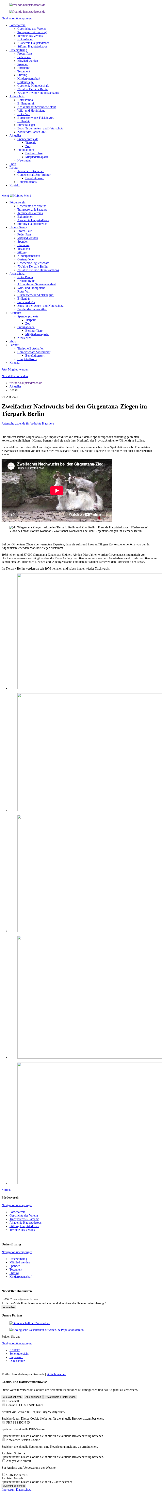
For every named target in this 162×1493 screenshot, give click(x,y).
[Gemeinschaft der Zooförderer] (29, 1323)
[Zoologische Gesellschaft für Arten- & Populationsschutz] (46, 1330)
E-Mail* (7, 1299)
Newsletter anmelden (15, 376)
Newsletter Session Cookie (23, 1440)
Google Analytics (17, 1474)
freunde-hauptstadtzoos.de (25, 383)
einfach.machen (56, 1374)
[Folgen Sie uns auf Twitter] (25, 1336)
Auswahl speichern (14, 1485)
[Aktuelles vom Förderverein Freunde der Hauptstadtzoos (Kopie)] (27, 11)
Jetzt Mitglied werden (15, 369)
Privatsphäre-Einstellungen (60, 1396)
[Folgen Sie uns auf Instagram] (23, 1336)
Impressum (8, 1489)
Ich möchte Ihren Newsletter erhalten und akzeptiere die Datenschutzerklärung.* (56, 1303)
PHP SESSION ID (18, 1422)
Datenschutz (23, 1489)
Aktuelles (15, 386)
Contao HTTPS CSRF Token (24, 1405)
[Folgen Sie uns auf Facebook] (22, 1336)
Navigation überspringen (17, 18)
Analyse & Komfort (18, 1461)
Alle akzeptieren (12, 1396)
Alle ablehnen (33, 1396)
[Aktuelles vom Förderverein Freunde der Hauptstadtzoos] (27, 5)
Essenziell (12, 1401)
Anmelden (9, 1307)
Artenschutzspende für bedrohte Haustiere (28, 423)
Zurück (6, 1189)
